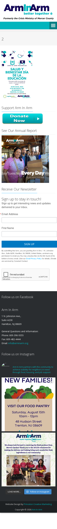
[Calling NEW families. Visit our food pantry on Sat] (28, 404)
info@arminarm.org (18, 343)
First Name (8, 228)
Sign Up (29, 244)
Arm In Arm (37, 509)
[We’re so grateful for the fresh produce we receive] (28, 459)
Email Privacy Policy (34, 258)
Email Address (10, 214)
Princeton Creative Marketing (38, 504)
